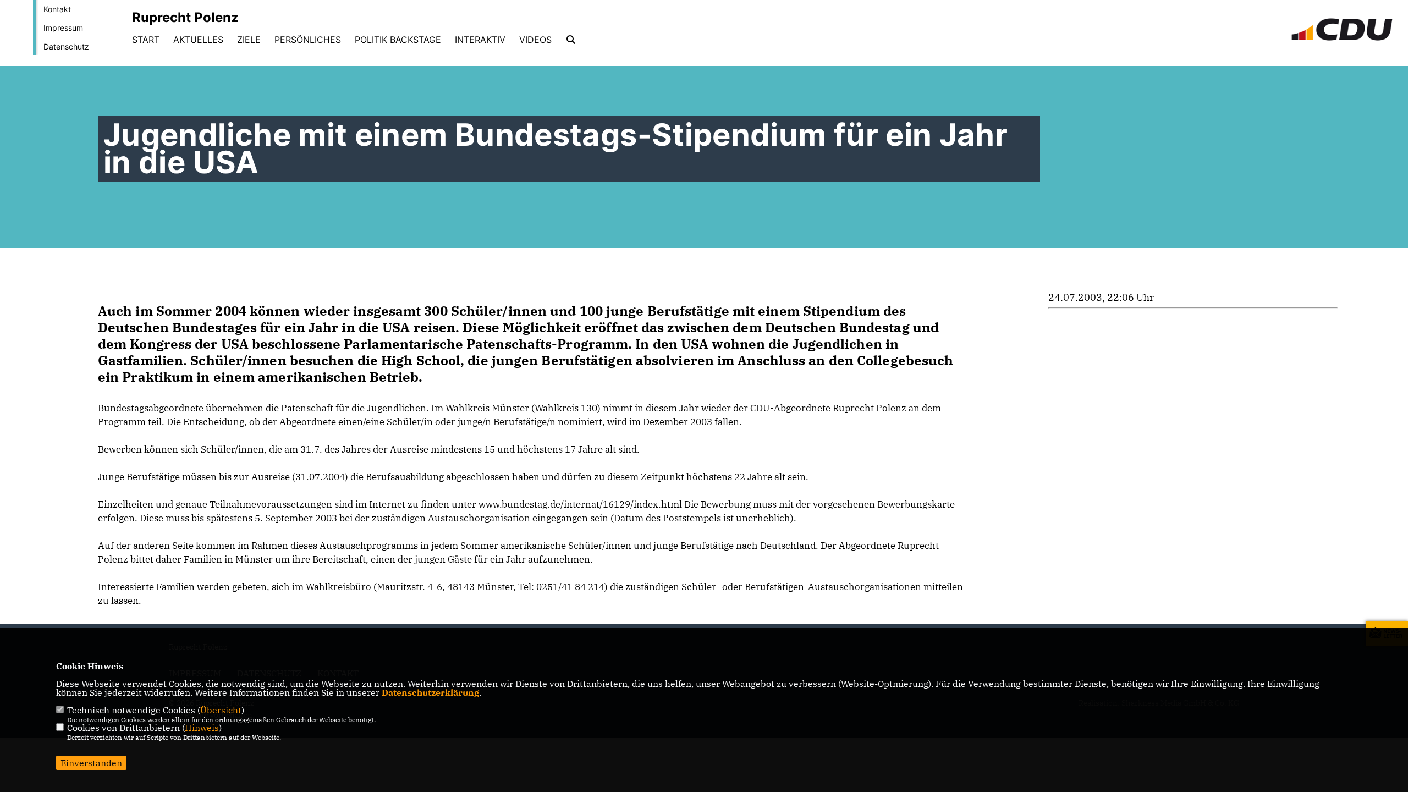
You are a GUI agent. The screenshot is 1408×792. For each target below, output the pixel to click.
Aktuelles (198, 39)
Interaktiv (480, 39)
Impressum (63, 27)
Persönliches (307, 39)
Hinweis (202, 727)
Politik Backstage (398, 39)
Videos (535, 39)
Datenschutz (66, 46)
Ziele (249, 39)
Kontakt (57, 9)
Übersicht (220, 710)
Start (146, 39)
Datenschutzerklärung (430, 692)
